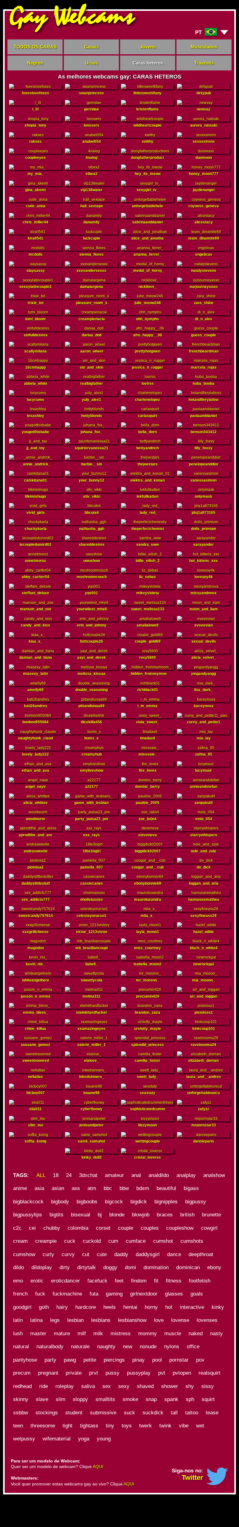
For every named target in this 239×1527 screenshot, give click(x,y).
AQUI (98, 1466)
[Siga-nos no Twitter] (217, 1484)
